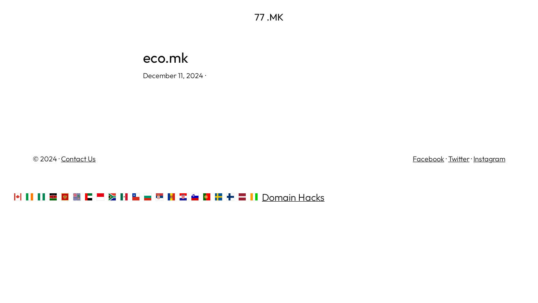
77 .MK (269, 17)
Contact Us (78, 158)
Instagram (489, 158)
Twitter (458, 158)
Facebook (428, 158)
